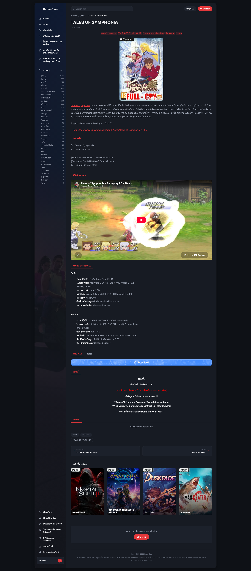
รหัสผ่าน (76, 420)
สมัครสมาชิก (205, 9)
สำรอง (89, 354)
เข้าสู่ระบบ (190, 9)
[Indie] (82, 16)
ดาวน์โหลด (77, 354)
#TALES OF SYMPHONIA (82, 440)
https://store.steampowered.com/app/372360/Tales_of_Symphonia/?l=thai (110, 130)
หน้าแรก (74, 16)
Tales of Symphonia (80, 105)
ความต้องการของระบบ (82, 266)
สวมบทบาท (86, 435)
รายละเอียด (77, 138)
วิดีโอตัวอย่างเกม (79, 175)
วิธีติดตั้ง (76, 372)
